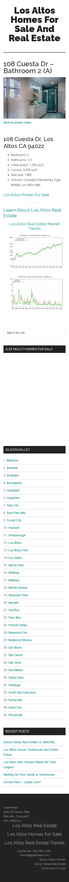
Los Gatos (15, 558)
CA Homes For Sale (53, 868)
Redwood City (17, 632)
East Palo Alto (16, 513)
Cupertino (13, 498)
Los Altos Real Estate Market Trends (34, 226)
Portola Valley (17, 625)
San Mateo (15, 670)
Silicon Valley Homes (52, 859)
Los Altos (14, 543)
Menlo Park (16, 565)
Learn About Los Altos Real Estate (32, 212)
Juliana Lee (24, 850)
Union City (15, 707)
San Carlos (15, 655)
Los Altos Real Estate (34, 825)
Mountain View (18, 595)
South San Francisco (22, 692)
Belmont (12, 468)
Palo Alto (14, 617)
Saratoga (14, 685)
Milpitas (13, 580)
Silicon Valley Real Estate (50, 863)
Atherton (12, 460)
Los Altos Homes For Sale (26, 194)
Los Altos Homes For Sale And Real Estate (34, 24)
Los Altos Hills (18, 550)
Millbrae (13, 573)
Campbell (13, 490)
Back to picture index (17, 122)
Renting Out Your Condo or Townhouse (28, 774)
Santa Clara (15, 677)
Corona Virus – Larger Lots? (22, 782)
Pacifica (13, 610)
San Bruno (15, 647)
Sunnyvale (15, 700)
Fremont (14, 528)
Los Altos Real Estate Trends (35, 843)
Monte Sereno (17, 588)
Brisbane (13, 475)
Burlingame (14, 483)
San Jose (14, 662)
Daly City (13, 505)
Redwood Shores (20, 640)
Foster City (14, 520)
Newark (13, 603)
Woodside (15, 715)
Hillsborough (16, 535)
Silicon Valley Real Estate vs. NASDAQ (29, 742)
